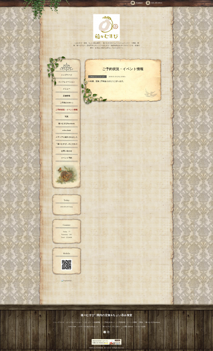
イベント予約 (66, 158)
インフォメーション (66, 82)
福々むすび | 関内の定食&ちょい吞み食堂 (106, 315)
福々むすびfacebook (66, 123)
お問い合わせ (66, 151)
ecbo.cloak (66, 130)
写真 (66, 116)
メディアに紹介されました (67, 137)
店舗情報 (66, 96)
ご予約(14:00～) (66, 103)
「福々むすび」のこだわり (67, 144)
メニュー (66, 89)
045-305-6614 (156, 3)
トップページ (66, 75)
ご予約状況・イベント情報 (67, 110)
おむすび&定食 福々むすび (102, 348)
